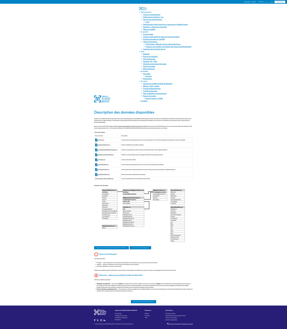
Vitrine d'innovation (150, 42)
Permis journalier (149, 66)
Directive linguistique (171, 320)
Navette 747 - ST (150, 61)
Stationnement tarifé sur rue (153, 17)
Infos (142, 52)
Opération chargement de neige (154, 64)
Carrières (144, 101)
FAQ (146, 317)
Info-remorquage (149, 59)
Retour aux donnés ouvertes (143, 301)
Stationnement (146, 12)
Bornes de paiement (150, 57)
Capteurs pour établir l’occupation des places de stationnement (168, 47)
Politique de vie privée (121, 315)
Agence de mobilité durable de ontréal (157, 84)
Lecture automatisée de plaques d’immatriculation (161, 37)
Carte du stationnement (151, 15)
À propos (144, 81)
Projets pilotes (148, 34)
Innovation (144, 32)
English (254, 2)
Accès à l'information (171, 317)
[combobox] (265, 1)
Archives (149, 76)
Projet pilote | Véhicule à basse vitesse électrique (163, 44)
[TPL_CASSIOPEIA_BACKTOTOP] (284, 326)
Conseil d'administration (152, 89)
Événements (147, 79)
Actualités (144, 71)
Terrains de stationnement (152, 20)
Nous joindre (247, 2)
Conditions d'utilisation (121, 317)
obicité (146, 54)
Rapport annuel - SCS (154, 98)
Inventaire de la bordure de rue (154, 49)
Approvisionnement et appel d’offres (175, 315)
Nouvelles (146, 74)
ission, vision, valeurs (151, 86)
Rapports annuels (149, 96)
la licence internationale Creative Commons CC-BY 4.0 (132, 126)
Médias (147, 313)
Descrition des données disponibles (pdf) (111, 247)
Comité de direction (150, 91)
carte (147, 22)
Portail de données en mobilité (154, 39)
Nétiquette (118, 319)
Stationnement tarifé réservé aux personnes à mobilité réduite (165, 24)
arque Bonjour (149, 69)
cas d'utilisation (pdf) (139, 247)
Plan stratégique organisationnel (155, 94)
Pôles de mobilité (149, 29)
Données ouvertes (170, 313)
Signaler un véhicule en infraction (155, 27)
